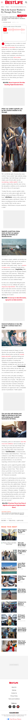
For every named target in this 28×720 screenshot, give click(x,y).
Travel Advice (16, 520)
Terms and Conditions (14, 699)
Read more (22, 514)
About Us (14, 687)
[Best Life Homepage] (14, 2)
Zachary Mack (7, 22)
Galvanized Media (12, 714)
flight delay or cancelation (8, 47)
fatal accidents (17, 57)
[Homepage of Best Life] (14, 682)
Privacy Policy (14, 696)
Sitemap (14, 690)
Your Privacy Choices (15, 719)
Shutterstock (3, 14)
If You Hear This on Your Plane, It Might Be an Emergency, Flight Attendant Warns (14, 505)
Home (2, 6)
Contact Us (14, 693)
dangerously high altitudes (8, 286)
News (3, 520)
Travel (7, 6)
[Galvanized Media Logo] (14, 712)
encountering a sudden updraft (9, 182)
